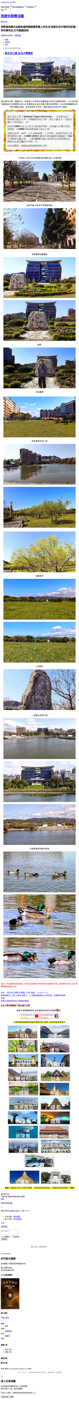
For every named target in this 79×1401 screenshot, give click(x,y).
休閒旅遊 (17, 35)
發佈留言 (4, 1239)
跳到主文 (4, 22)
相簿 (6, 39)
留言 (17, 1211)
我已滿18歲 (5, 1397)
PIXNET (24, 1372)
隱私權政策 (51, 1372)
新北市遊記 (18, 1219)
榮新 (2, 1199)
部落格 (7, 42)
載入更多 (4, 1226)
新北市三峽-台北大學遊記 (19, 53)
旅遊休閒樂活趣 (12, 16)
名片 (6, 44)
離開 (11, 1397)
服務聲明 (59, 1372)
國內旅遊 (17, 1216)
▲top (3, 1223)
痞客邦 (12, 1211)
